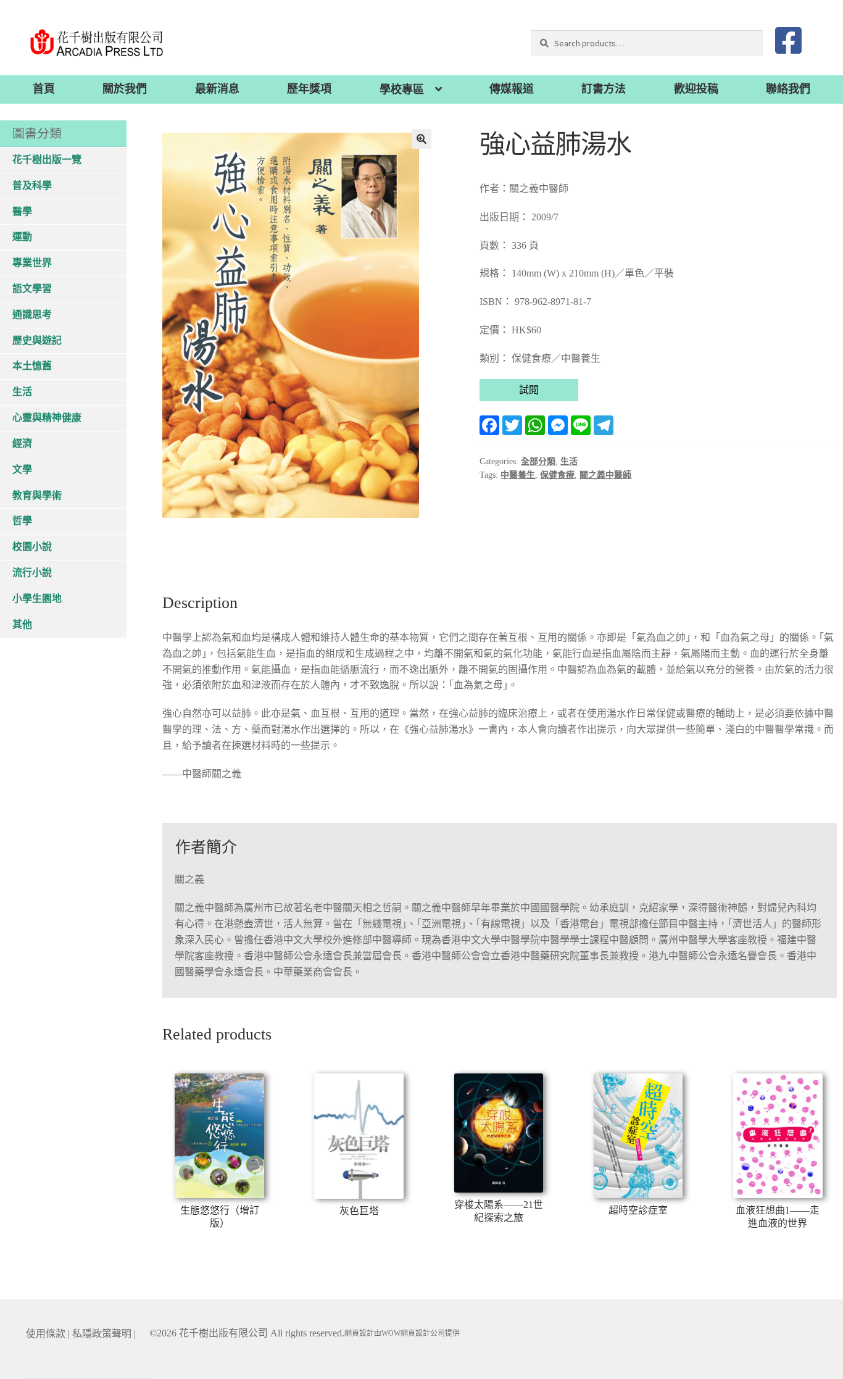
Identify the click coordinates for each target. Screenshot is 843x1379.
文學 (22, 469)
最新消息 (217, 89)
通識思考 (32, 314)
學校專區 (402, 89)
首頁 (44, 89)
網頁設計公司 (423, 1333)
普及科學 (32, 185)
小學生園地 (37, 598)
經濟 (22, 443)
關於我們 (124, 89)
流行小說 (32, 572)
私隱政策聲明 (101, 1333)
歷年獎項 (309, 89)
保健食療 (557, 475)
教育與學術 (37, 495)
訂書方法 (603, 89)
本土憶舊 (32, 365)
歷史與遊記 (37, 340)
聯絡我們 (788, 89)
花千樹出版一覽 (46, 159)
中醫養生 (517, 475)
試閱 (529, 390)
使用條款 (45, 1333)
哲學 (22, 520)
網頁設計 (359, 1333)
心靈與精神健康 (46, 417)
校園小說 (32, 546)
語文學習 (32, 288)
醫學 (22, 211)
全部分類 (538, 461)
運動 (22, 236)
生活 (569, 461)
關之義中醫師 (605, 475)
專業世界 (32, 262)
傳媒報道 (511, 89)
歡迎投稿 (696, 89)
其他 (22, 624)
